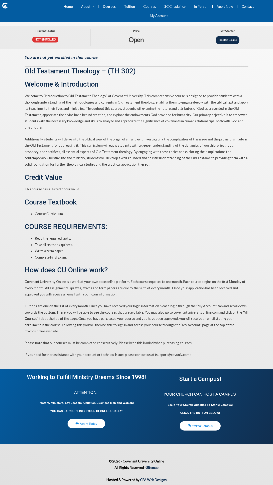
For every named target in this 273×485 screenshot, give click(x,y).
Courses (149, 6)
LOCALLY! (116, 411)
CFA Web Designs (153, 480)
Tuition (129, 6)
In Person (201, 6)
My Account (159, 16)
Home (68, 6)
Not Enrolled (45, 39)
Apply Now (225, 6)
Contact (247, 6)
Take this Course (227, 39)
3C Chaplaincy (175, 6)
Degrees (109, 6)
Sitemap (152, 467)
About (86, 6)
